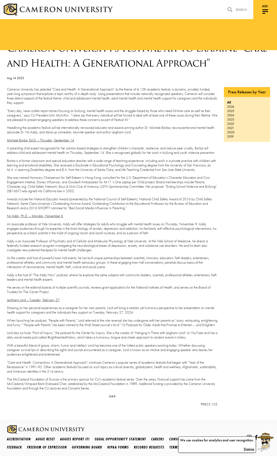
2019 (230, 136)
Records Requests (149, 447)
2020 (230, 132)
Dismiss (249, 449)
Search (241, 10)
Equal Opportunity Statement (120, 439)
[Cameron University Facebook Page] (256, 437)
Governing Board (87, 447)
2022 (230, 124)
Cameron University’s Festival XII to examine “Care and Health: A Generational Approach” (137, 55)
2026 (230, 107)
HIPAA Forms (118, 447)
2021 (230, 128)
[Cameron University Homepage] (58, 9)
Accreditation (19, 439)
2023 (230, 119)
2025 (230, 111)
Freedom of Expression (47, 447)
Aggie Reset (45, 439)
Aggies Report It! (75, 439)
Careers (157, 439)
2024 (230, 115)
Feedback (14, 447)
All (229, 102)
